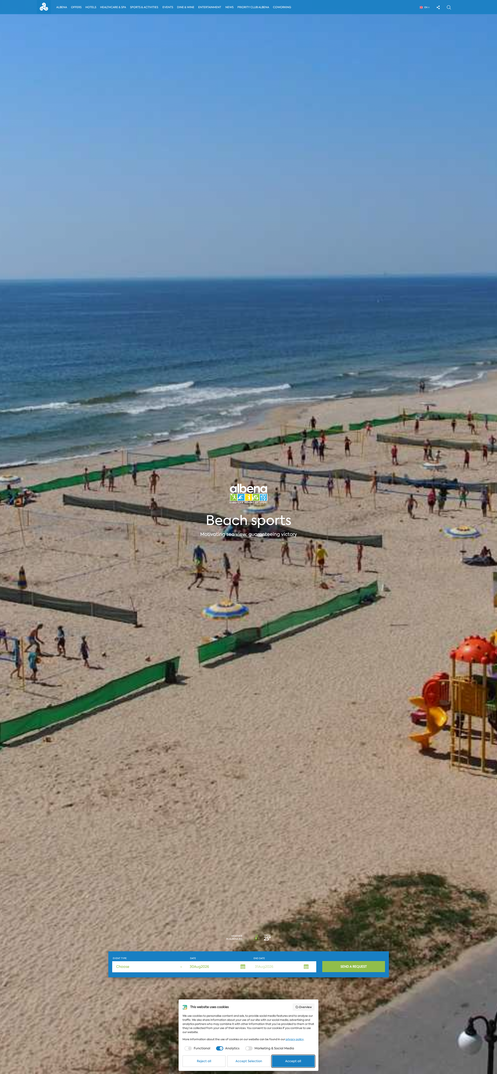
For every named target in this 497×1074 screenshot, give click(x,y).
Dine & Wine (185, 7)
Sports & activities (144, 7)
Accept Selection (248, 1061)
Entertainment (209, 7)
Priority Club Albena (253, 7)
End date (259, 958)
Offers (76, 7)
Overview (305, 1007)
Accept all (293, 1061)
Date (193, 958)
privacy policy (295, 1039)
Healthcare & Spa (113, 7)
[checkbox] (196, 1048)
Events (167, 7)
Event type (120, 958)
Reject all (204, 1061)
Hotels (90, 7)
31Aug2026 (264, 966)
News (229, 7)
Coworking (282, 7)
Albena (61, 7)
